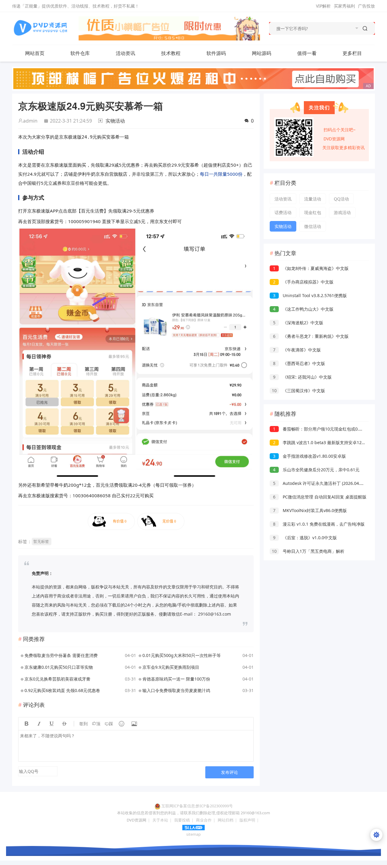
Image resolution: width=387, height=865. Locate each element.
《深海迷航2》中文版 (298, 322)
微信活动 (312, 226)
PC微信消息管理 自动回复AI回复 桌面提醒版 (319, 497)
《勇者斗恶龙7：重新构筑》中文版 (311, 336)
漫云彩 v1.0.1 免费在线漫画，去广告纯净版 (319, 524)
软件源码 (216, 53)
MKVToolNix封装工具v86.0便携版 (310, 510)
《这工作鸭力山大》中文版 (303, 309)
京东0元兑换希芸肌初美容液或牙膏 (57, 679)
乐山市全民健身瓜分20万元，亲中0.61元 (316, 470)
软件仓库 (80, 53)
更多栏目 (352, 53)
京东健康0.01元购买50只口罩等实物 (58, 667)
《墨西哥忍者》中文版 (299, 363)
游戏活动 (342, 212)
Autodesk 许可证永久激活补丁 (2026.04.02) (319, 483)
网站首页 (34, 53)
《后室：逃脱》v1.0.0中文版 (305, 537)
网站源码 (261, 53)
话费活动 (283, 212)
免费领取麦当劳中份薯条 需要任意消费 (61, 655)
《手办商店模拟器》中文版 (303, 282)
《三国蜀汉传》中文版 (298, 390)
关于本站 (160, 820)
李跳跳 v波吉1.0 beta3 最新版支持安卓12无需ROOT (327, 442)
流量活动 (312, 199)
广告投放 (366, 6)
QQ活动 (341, 199)
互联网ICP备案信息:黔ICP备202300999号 (197, 806)
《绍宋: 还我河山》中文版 (302, 377)
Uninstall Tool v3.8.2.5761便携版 (310, 295)
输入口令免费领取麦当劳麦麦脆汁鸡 (176, 690)
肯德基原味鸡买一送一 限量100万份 (176, 679)
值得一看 (307, 53)
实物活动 (115, 120)
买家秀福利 (344, 6)
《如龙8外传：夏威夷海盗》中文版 (311, 268)
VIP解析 (323, 6)
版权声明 (247, 820)
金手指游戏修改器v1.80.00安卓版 (309, 456)
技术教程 (170, 53)
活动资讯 (125, 53)
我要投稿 (182, 820)
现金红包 (312, 212)
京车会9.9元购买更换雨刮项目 (170, 667)
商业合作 (204, 820)
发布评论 (229, 772)
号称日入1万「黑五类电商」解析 (308, 551)
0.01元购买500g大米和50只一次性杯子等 (181, 655)
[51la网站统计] (193, 827)
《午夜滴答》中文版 (297, 350)
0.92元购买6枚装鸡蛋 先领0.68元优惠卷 (62, 690)
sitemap (193, 834)
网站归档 (225, 820)
